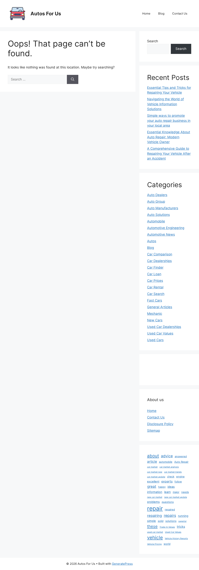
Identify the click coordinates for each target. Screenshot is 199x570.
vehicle (155, 537)
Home (146, 13)
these (152, 526)
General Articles (159, 307)
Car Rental (155, 287)
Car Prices (155, 281)
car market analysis (169, 467)
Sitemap (153, 430)
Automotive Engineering (165, 228)
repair (155, 508)
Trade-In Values (167, 527)
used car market (155, 532)
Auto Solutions (158, 215)
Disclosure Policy (160, 424)
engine (180, 476)
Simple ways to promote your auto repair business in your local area (168, 120)
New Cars (154, 320)
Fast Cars (154, 300)
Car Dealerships (159, 261)
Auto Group (156, 201)
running (183, 516)
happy (162, 486)
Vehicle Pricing (154, 544)
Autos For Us (46, 13)
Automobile (156, 221)
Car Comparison (159, 254)
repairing (154, 515)
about (153, 455)
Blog (161, 13)
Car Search (155, 294)
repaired (170, 509)
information (154, 492)
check (170, 476)
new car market (154, 497)
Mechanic (154, 314)
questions (168, 501)
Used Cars (155, 340)
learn (167, 492)
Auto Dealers (157, 195)
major (176, 492)
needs (185, 492)
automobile (165, 461)
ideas (171, 487)
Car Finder (155, 267)
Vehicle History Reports (176, 538)
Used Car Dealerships (164, 327)
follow (178, 481)
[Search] (72, 79)
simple (151, 521)
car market (152, 467)
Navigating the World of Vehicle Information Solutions (165, 104)
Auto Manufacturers (162, 208)
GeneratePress (122, 564)
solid (160, 520)
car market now (154, 472)
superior (182, 521)
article (152, 461)
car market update (156, 477)
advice (167, 456)
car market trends (173, 472)
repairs (170, 515)
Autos (151, 241)
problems (153, 502)
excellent (153, 481)
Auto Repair (181, 461)
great (151, 486)
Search (152, 41)
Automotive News (161, 234)
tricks (181, 526)
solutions (170, 520)
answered (181, 456)
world (167, 543)
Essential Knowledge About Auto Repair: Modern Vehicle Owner (168, 137)
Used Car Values (160, 333)
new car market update (175, 497)
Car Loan (154, 274)
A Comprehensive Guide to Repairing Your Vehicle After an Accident (169, 153)
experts (167, 481)
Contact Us (179, 13)
